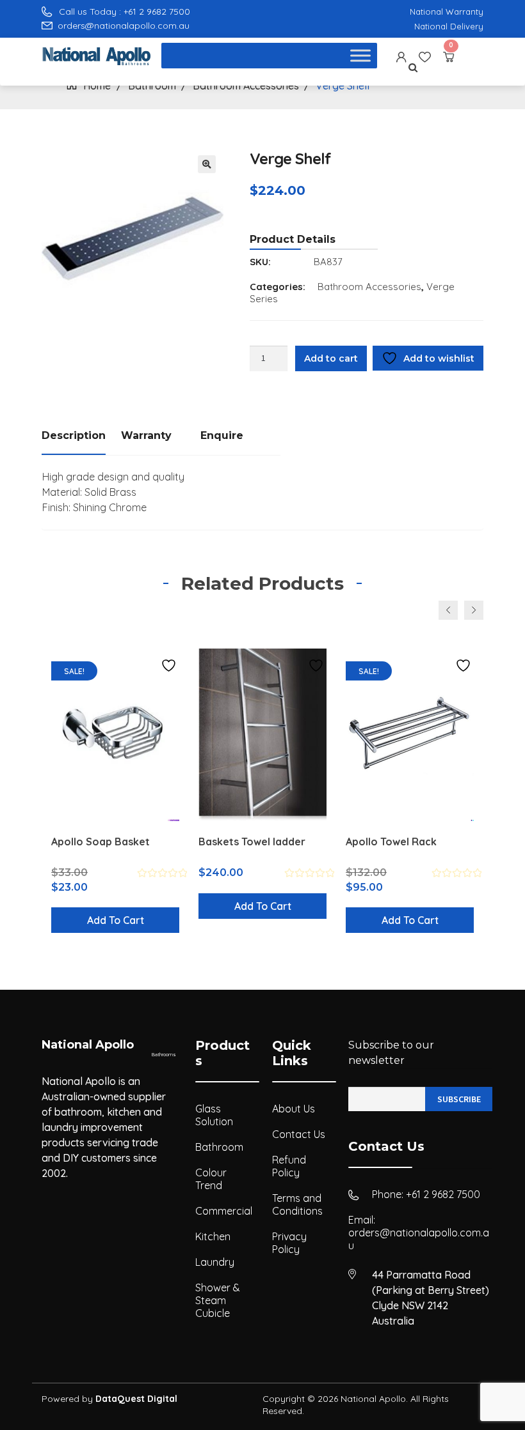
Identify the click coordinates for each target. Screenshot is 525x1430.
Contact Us (298, 1134)
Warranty (146, 435)
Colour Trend (211, 1179)
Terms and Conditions (297, 1204)
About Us (293, 1108)
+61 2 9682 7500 (443, 1194)
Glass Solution (214, 1115)
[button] (207, 164)
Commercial (223, 1210)
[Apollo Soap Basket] (115, 735)
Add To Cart (115, 920)
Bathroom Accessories (369, 287)
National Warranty (446, 11)
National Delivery (448, 26)
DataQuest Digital (136, 1398)
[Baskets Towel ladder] (262, 735)
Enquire (221, 435)
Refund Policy (289, 1166)
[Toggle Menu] (360, 56)
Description (74, 435)
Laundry (214, 1262)
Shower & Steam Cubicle (217, 1300)
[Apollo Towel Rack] (410, 735)
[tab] (81, 437)
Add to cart (331, 358)
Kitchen (212, 1236)
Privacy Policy (289, 1243)
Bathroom (219, 1147)
